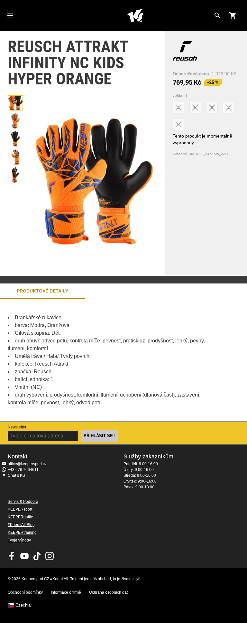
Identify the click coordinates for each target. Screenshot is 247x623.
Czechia (23, 605)
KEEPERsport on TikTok (37, 556)
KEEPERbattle (20, 517)
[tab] (15, 102)
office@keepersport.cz (27, 464)
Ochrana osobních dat (108, 592)
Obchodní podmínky (25, 592)
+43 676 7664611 (23, 469)
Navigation (10, 15)
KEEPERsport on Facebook (12, 556)
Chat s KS (16, 475)
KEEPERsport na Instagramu (49, 556)
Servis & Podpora (23, 501)
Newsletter (17, 427)
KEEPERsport (20, 509)
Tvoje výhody (19, 540)
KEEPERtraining (22, 532)
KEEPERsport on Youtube (24, 556)
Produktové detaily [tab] (42, 290)
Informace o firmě (66, 592)
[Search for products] (217, 15)
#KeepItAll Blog (21, 524)
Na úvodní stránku (135, 15)
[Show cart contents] (232, 15)
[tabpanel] (112, 360)
